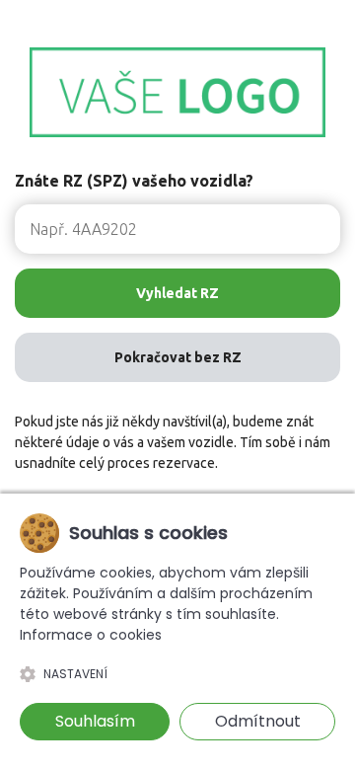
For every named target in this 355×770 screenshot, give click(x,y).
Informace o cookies (91, 635)
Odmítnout (258, 721)
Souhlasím (95, 721)
